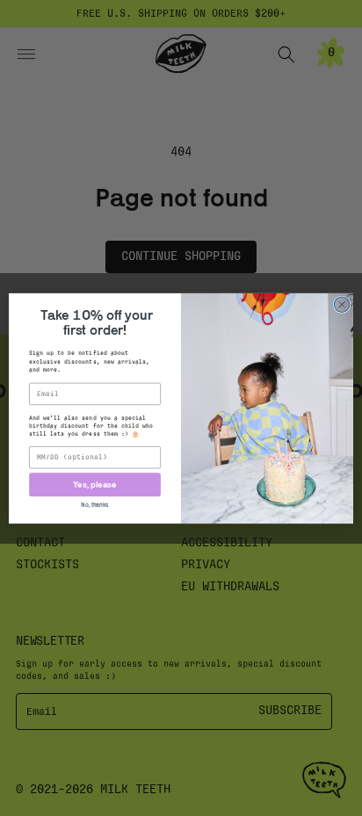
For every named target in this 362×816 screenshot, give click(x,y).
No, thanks (95, 504)
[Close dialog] (342, 304)
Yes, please (95, 484)
